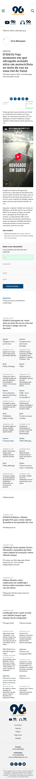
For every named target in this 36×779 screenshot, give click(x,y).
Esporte (18, 728)
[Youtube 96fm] (24, 764)
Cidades (18, 738)
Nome (4, 273)
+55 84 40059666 (18, 755)
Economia (18, 725)
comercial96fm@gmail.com (18, 757)
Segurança (18, 735)
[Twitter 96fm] (20, 764)
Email (4, 279)
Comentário (6, 264)
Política (18, 732)
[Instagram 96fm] (12, 764)
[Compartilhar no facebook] (15, 99)
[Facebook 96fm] (16, 764)
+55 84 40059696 (18, 749)
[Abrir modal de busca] (32, 10)
